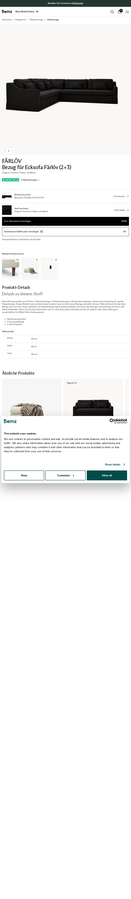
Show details (112, 464)
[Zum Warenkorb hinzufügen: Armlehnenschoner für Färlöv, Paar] (56, 259)
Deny (24, 475)
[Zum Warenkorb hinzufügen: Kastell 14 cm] (17, 259)
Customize (63, 475)
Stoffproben (77, 3)
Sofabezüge (53, 19)
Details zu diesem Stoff (22, 294)
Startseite (6, 19)
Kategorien (20, 19)
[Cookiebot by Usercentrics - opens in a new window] (112, 421)
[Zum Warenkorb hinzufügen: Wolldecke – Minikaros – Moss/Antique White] (36, 259)
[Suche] (112, 11)
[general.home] (7, 11)
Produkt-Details (16, 287)
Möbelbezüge (36, 19)
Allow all (107, 475)
